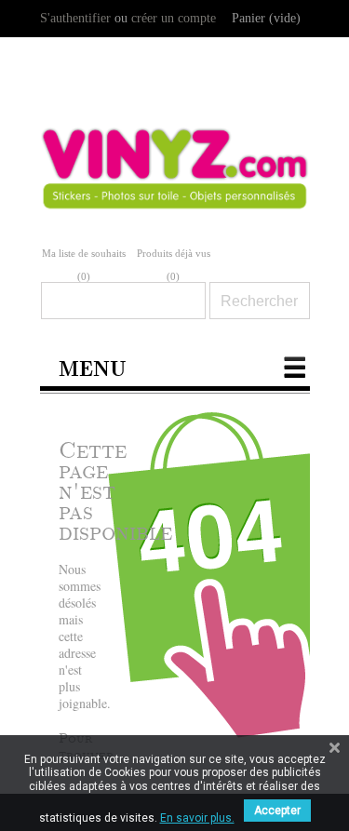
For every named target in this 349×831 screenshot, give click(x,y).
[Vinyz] (175, 182)
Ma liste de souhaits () (84, 265)
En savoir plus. (197, 817)
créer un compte (173, 18)
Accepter (277, 810)
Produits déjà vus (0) (173, 265)
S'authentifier (75, 18)
